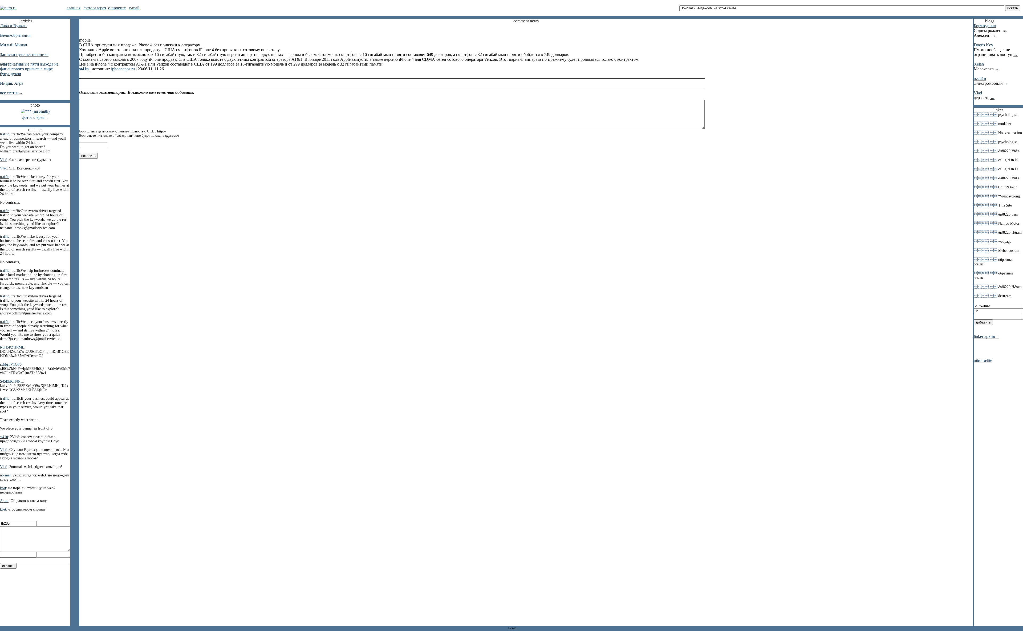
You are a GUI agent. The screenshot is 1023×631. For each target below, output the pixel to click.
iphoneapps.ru (123, 69)
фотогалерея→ (35, 117)
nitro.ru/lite (983, 360)
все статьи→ (11, 93)
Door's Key (983, 45)
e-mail (134, 8)
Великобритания (15, 35)
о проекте (117, 8)
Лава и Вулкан (13, 25)
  (985, 114)
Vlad (978, 93)
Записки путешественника (24, 54)
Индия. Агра (11, 83)
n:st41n (980, 78)
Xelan (979, 64)
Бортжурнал (985, 25)
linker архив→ (986, 336)
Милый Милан (13, 45)
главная (73, 8)
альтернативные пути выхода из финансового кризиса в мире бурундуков (29, 69)
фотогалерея (95, 8)
